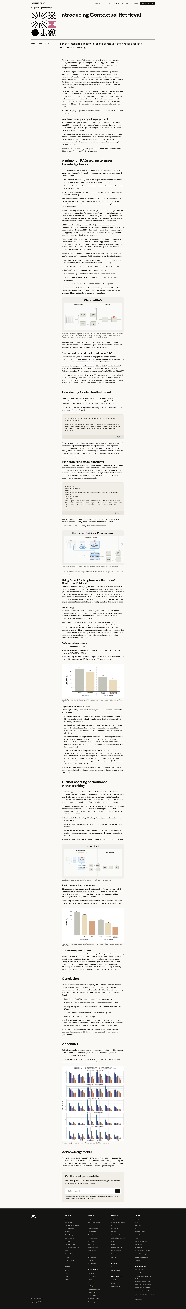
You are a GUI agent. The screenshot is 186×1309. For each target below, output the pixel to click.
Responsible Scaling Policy (142, 1254)
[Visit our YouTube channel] (39, 1301)
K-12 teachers (92, 1250)
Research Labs (115, 1270)
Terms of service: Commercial (143, 1284)
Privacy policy (138, 1273)
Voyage (94, 730)
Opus (66, 1276)
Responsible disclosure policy (143, 1281)
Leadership (138, 1225)
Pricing (67, 1257)
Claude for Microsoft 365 (72, 1247)
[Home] (38, 3)
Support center (115, 1286)
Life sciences (92, 1257)
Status (113, 1283)
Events (113, 1241)
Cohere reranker (68, 891)
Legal (89, 1254)
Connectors (114, 1228)
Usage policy (138, 1299)
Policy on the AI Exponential (142, 1250)
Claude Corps (138, 1244)
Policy (108, 3)
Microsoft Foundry (93, 1298)
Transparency (138, 1260)
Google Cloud (92, 1295)
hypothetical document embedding (82, 451)
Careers (137, 1222)
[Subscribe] (117, 1191)
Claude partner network (118, 1222)
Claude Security (69, 1241)
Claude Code (68, 1222)
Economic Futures (140, 1231)
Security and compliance (141, 1257)
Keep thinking (138, 1247)
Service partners (116, 1250)
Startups (113, 1267)
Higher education (93, 1247)
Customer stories (116, 1235)
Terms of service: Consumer (142, 1287)
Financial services (93, 1238)
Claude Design (69, 1235)
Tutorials (113, 1254)
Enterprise (91, 1235)
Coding (90, 1225)
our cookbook (67, 113)
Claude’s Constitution (141, 1241)
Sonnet (67, 1279)
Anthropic (137, 1219)
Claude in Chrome (70, 1244)
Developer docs (92, 1276)
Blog (112, 1219)
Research (137, 1235)
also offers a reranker (90, 891)
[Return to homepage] (33, 1216)
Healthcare (91, 1244)
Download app (69, 1254)
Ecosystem (91, 1283)
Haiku (66, 1283)
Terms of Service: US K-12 (142, 1291)
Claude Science (69, 1238)
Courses (113, 1231)
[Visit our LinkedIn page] (32, 1301)
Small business (92, 1263)
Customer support (93, 1228)
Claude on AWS (92, 1292)
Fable (66, 1273)
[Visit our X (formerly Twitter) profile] (36, 1301)
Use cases (114, 1257)
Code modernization (94, 1222)
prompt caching (92, 134)
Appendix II (95, 618)
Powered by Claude (116, 1247)
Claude (67, 1219)
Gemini (85, 730)
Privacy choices (139, 1269)
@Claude (67, 1231)
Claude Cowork (69, 1228)
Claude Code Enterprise (72, 1225)
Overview (91, 1273)
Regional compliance (94, 1289)
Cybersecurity (92, 1231)
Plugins (113, 1244)
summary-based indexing (110, 451)
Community (114, 1225)
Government (91, 1241)
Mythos (67, 1270)
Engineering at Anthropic (42, 8)
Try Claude (145, 3)
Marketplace (91, 1286)
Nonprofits (91, 1260)
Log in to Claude (69, 1260)
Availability (114, 1280)
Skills (66, 1250)
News (136, 3)
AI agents (90, 1219)
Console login (92, 1302)
